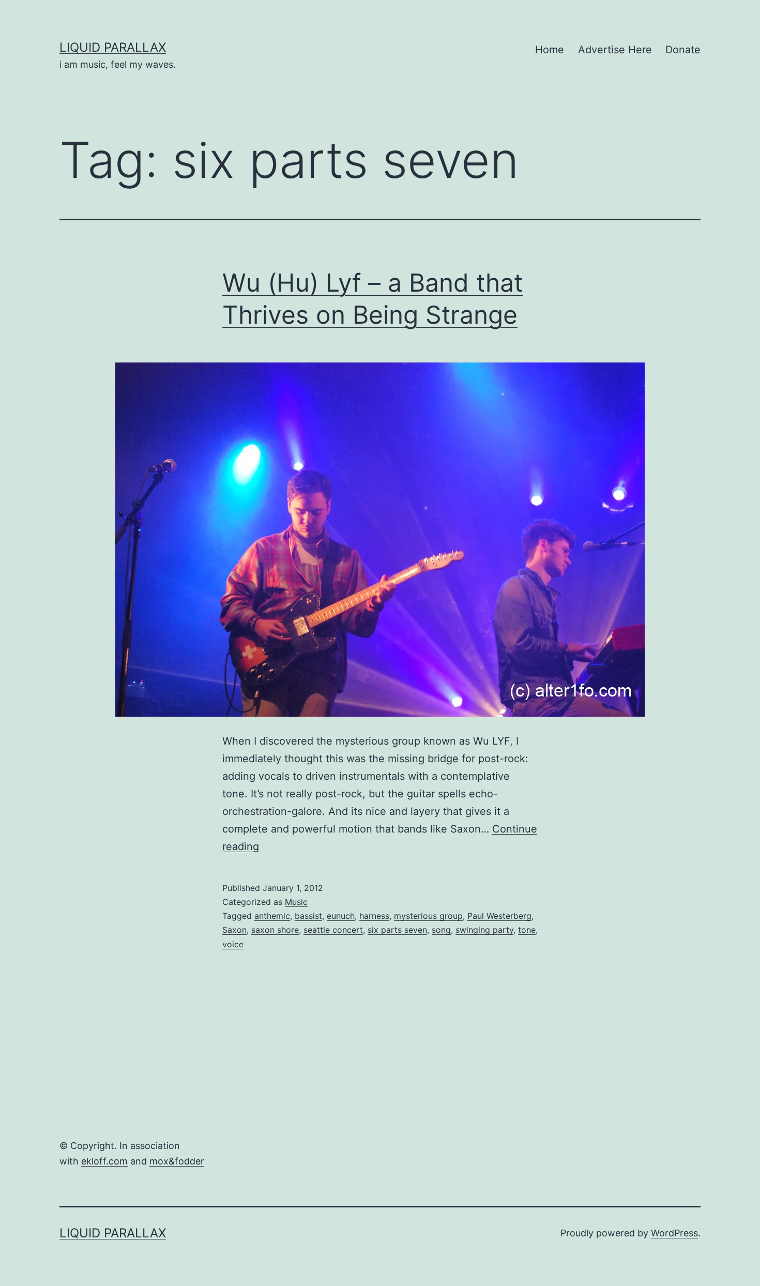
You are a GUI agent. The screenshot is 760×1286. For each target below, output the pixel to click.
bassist (308, 916)
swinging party (484, 930)
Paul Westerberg (499, 916)
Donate (683, 49)
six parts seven (397, 930)
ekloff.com (104, 1161)
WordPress (674, 1233)
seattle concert (333, 930)
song (441, 930)
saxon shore (275, 930)
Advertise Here (615, 49)
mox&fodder (176, 1161)
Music (296, 902)
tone (527, 930)
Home (549, 49)
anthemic (272, 916)
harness (374, 916)
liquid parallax (112, 47)
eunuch (341, 916)
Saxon (234, 930)
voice (233, 944)
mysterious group (428, 916)
